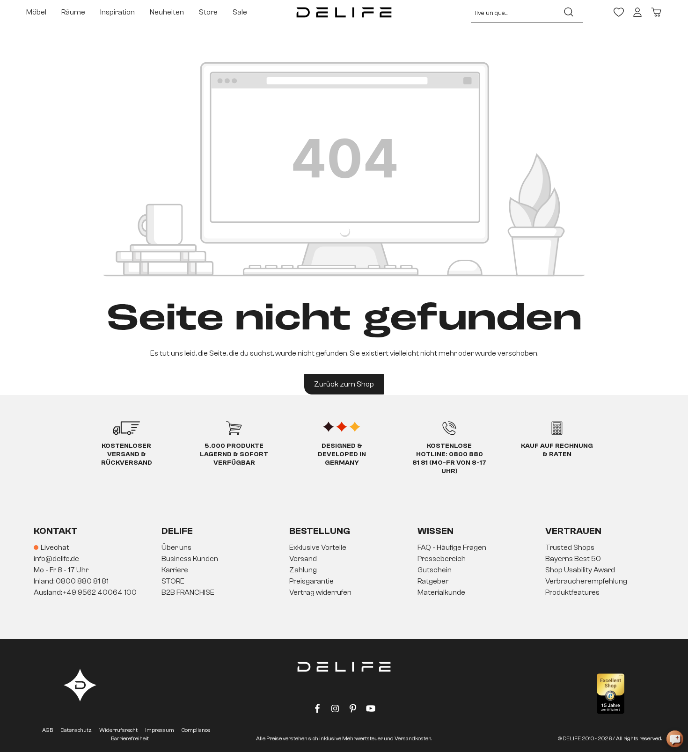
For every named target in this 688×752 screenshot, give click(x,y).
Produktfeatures (572, 592)
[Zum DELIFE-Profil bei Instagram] (335, 710)
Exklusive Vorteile (317, 547)
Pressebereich (441, 559)
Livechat (55, 547)
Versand (303, 559)
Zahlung (303, 570)
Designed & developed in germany (342, 454)
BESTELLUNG (319, 531)
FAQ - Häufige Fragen (451, 547)
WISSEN (435, 531)
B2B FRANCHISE (187, 592)
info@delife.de (56, 559)
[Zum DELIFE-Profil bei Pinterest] (353, 710)
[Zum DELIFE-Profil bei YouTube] (371, 710)
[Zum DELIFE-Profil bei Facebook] (317, 710)
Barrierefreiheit (130, 738)
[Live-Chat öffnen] (674, 738)
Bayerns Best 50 (573, 559)
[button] (344, 570)
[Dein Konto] (637, 12)
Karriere (174, 570)
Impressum (159, 730)
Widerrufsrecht (118, 730)
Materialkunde (441, 592)
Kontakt (56, 531)
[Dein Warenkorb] (656, 12)
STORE (172, 581)
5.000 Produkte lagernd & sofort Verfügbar (234, 454)
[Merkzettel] (618, 12)
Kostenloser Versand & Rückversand (126, 454)
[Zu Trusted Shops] (610, 693)
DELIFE (177, 531)
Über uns (176, 547)
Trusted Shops (569, 547)
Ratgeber (432, 581)
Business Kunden (189, 559)
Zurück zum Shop (344, 384)
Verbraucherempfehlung (586, 581)
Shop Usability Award (580, 570)
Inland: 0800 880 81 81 (71, 581)
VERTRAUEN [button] (573, 531)
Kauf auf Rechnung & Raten (557, 450)
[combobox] (513, 12)
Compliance (196, 730)
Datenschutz (76, 730)
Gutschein (434, 570)
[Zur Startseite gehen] (344, 12)
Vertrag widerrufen (320, 592)
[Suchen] (568, 12)
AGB (47, 730)
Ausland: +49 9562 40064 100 (85, 592)
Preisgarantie (311, 581)
